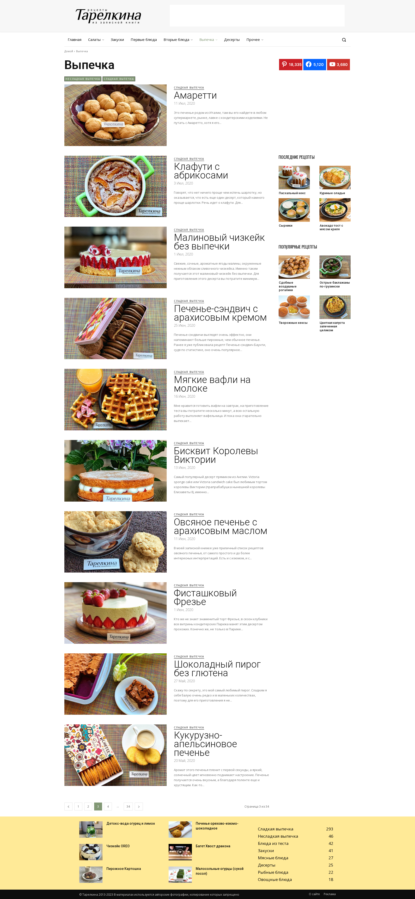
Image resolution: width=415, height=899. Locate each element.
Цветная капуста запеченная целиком (332, 326)
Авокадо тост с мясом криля (331, 227)
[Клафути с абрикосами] (115, 186)
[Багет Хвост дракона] (180, 852)
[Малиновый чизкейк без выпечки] (115, 257)
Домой (68, 51)
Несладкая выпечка (83, 79)
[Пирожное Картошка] (91, 875)
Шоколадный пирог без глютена (217, 669)
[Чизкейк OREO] (91, 852)
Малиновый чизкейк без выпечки (219, 242)
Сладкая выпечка (119, 79)
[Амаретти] (115, 115)
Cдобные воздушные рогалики (288, 286)
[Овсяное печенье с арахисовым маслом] (115, 542)
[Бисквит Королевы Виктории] (115, 471)
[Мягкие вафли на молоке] (115, 399)
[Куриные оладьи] (335, 177)
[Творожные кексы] (294, 307)
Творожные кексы (293, 323)
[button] (344, 39)
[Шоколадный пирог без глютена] (115, 684)
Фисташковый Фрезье (205, 597)
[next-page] (139, 806)
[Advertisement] (257, 15)
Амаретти (195, 95)
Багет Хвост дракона (213, 846)
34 (128, 806)
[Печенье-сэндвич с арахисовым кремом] (115, 328)
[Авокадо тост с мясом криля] (335, 210)
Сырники (285, 225)
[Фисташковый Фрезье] (115, 613)
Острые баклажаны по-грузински (335, 284)
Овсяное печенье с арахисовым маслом (220, 526)
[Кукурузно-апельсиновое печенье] (115, 755)
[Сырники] (294, 210)
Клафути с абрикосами (201, 171)
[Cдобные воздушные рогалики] (294, 267)
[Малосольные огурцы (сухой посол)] (180, 875)
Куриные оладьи (332, 193)
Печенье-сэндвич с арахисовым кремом (220, 313)
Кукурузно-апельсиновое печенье (205, 744)
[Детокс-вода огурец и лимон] (91, 829)
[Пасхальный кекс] (294, 177)
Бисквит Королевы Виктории (216, 455)
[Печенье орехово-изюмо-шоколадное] (180, 829)
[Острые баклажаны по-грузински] (335, 267)
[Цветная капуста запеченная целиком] (335, 307)
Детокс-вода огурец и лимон (130, 823)
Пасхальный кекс (292, 193)
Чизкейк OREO (118, 846)
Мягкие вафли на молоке (212, 384)
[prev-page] (68, 806)
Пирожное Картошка (123, 869)
